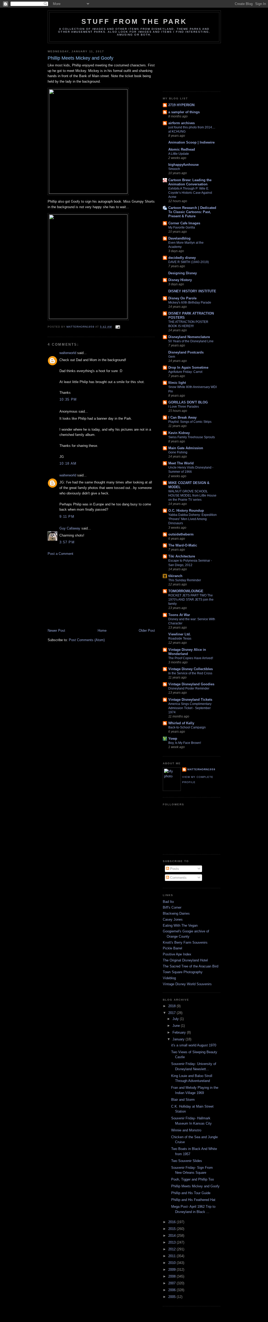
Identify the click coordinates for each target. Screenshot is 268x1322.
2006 (172, 1290)
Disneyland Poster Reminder (188, 688)
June (176, 1026)
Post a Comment (60, 554)
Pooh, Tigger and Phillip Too (192, 1179)
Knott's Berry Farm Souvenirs (185, 942)
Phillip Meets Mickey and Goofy (195, 1186)
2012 (172, 1249)
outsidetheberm (181, 534)
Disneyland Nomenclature (189, 337)
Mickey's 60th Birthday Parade (189, 302)
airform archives (181, 123)
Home (102, 630)
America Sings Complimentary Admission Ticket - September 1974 (189, 708)
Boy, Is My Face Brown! (184, 743)
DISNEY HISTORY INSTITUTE (192, 291)
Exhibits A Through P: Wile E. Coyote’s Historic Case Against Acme (190, 193)
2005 (172, 1297)
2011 (172, 1256)
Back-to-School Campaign (187, 727)
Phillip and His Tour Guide (190, 1193)
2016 (172, 1222)
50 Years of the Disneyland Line (191, 341)
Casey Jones (173, 919)
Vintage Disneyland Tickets (190, 700)
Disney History (180, 280)
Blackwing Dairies (176, 913)
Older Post (147, 630)
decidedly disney (182, 258)
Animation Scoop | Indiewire (191, 142)
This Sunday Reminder (184, 580)
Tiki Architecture (181, 556)
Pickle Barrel (172, 948)
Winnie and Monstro (186, 1130)
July (176, 1019)
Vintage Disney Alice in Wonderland (187, 652)
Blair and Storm (183, 1100)
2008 (172, 1276)
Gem (171, 356)
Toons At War (179, 615)
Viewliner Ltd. (179, 634)
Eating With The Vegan (180, 925)
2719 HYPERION (181, 105)
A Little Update (178, 154)
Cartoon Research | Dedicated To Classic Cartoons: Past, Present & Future (192, 212)
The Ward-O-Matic (182, 545)
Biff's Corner (172, 907)
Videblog (169, 978)
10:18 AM (67, 463)
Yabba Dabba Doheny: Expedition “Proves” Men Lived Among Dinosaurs (192, 519)
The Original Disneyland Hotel (185, 960)
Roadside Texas (179, 638)
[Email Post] (117, 326)
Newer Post (56, 630)
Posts (174, 869)
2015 (172, 1229)
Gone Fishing (177, 452)
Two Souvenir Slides (186, 1161)
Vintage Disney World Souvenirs (187, 984)
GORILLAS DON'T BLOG (188, 402)
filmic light (177, 383)
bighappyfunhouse (183, 165)
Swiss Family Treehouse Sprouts (191, 437)
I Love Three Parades (183, 406)
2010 (172, 1263)
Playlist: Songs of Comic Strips (189, 422)
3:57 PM (67, 542)
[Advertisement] (87, 591)
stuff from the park (134, 21)
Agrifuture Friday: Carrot (185, 372)
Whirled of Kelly (181, 723)
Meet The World (181, 463)
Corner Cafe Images (184, 223)
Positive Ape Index (177, 954)
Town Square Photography (183, 972)
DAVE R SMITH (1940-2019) (188, 262)
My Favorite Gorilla (181, 227)
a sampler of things (184, 112)
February (179, 1032)
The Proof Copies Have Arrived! (190, 658)
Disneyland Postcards (186, 352)
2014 (172, 1236)
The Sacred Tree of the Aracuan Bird (190, 966)
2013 (172, 1242)
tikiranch (175, 576)
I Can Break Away (182, 417)
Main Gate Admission (185, 448)
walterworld (67, 353)
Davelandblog (179, 238)
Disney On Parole (182, 298)
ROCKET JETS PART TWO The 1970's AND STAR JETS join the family (191, 600)
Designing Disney (182, 273)
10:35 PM (68, 399)
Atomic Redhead (181, 149)
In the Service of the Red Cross (190, 673)
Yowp (172, 738)
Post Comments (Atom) (87, 640)
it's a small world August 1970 (193, 1045)
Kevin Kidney (179, 433)
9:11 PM (66, 516)
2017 (172, 1013)
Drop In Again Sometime (188, 367)
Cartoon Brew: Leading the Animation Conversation (189, 182)
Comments (178, 878)
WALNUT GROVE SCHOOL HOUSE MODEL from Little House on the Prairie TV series (192, 495)
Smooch (174, 169)
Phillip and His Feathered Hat (193, 1200)
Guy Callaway (69, 528)
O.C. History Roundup (186, 510)
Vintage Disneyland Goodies (191, 684)
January (179, 1039)
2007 (172, 1283)
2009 (172, 1270)
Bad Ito (168, 902)
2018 (172, 1006)
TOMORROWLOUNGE (185, 591)
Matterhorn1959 (201, 769)
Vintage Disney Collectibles (190, 669)
